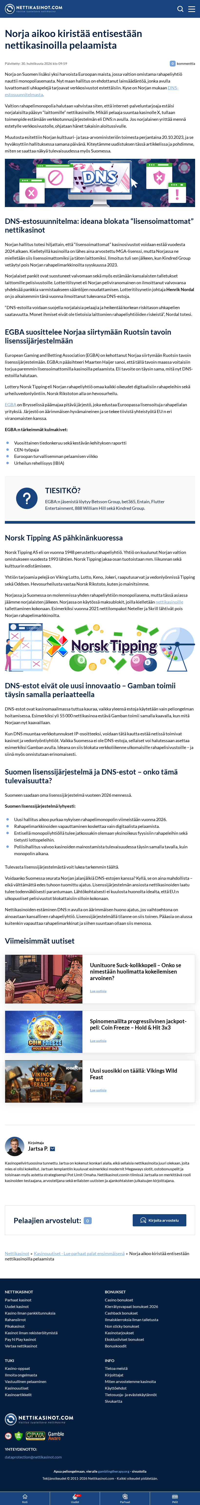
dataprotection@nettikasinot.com (33, 1457)
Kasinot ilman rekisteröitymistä (31, 1332)
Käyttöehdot (116, 1388)
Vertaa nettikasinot (21, 1346)
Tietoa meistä (116, 1368)
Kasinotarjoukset (119, 1332)
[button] (191, 9)
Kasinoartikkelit (18, 1394)
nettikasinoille (169, 602)
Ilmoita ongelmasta (21, 1374)
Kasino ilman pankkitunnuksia (30, 1313)
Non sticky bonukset (122, 1326)
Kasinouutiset (17, 1388)
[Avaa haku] (180, 9)
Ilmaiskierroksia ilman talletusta (131, 1319)
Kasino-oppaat (17, 1368)
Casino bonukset (119, 1299)
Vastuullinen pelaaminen (25, 1381)
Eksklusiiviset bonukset (124, 1339)
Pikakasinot (15, 1326)
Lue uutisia (98, 991)
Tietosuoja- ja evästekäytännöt (131, 1394)
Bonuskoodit (116, 1346)
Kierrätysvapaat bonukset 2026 (131, 1306)
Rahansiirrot (15, 1319)
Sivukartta (113, 1401)
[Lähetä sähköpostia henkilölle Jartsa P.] (52, 1149)
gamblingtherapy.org (113, 1471)
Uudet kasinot (17, 1306)
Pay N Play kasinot (20, 1339)
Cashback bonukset (121, 1313)
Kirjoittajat (114, 1374)
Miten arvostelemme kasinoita (130, 1381)
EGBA (10, 404)
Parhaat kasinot (18, 1299)
